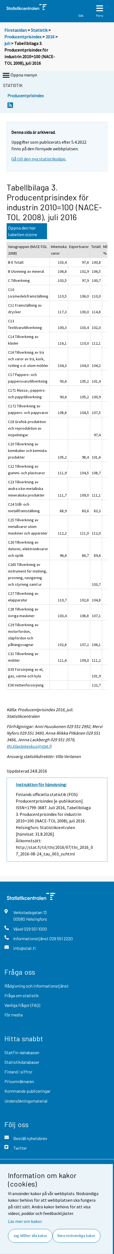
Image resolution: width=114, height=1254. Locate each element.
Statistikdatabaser (21, 1062)
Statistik (39, 30)
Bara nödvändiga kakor (76, 1235)
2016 (50, 36)
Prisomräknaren (19, 1081)
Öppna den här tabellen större (22, 231)
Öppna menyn (24, 75)
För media (13, 1014)
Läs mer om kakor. (25, 1221)
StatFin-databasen (21, 1052)
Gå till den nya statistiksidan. (38, 159)
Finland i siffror (18, 1071)
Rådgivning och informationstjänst (36, 985)
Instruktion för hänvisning (41, 784)
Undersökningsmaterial (25, 1100)
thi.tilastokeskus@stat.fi (29, 746)
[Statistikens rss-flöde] (10, 106)
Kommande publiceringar (27, 1091)
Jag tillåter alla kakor (30, 1235)
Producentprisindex (23, 36)
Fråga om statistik (21, 995)
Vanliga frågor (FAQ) (22, 1005)
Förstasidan (15, 30)
